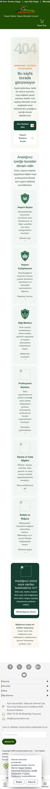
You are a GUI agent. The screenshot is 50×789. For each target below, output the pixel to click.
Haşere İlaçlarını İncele (23, 138)
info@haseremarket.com (18, 718)
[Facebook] (10, 667)
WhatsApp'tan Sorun (26, 612)
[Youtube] (24, 675)
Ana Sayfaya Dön (23, 125)
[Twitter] (19, 667)
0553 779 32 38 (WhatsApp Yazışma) (24, 714)
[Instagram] (28, 667)
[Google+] (38, 667)
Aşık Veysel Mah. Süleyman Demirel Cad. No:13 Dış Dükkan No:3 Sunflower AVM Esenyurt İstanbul (26, 706)
